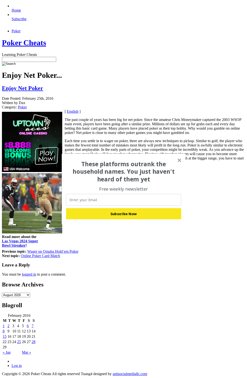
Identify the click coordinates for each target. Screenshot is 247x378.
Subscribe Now (123, 213)
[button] (123, 171)
